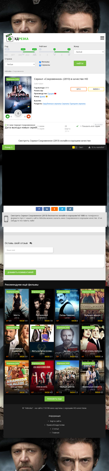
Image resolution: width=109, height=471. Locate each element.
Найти (80, 63)
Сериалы (45, 65)
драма (42, 96)
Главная (55, 432)
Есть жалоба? (98, 147)
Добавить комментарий (20, 272)
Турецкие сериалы (78, 103)
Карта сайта (55, 421)
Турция (51, 93)
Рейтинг (43, 46)
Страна (8, 59)
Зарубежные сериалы (52, 103)
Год (6, 46)
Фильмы (45, 61)
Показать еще (54, 399)
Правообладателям (55, 425)
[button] (90, 129)
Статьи (55, 429)
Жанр (76, 46)
